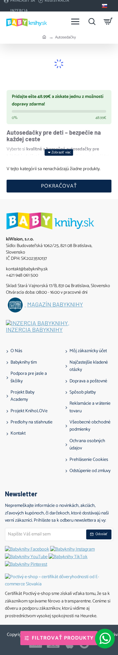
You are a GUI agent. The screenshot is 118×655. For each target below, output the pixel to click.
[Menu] (75, 21)
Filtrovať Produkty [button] (63, 638)
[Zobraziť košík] (108, 21)
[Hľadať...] (91, 21)
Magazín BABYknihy (55, 304)
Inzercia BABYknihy (34, 330)
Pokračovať (59, 186)
